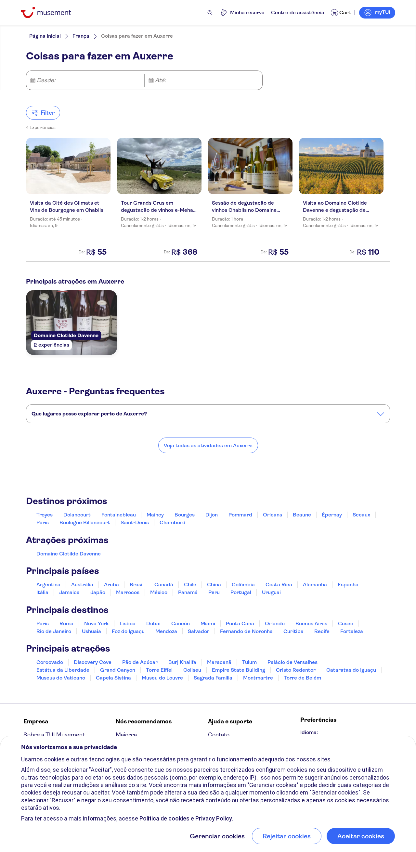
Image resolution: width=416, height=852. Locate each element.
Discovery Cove (92, 662)
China (214, 584)
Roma (66, 623)
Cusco (345, 623)
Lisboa (128, 623)
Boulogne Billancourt (84, 522)
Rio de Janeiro (53, 631)
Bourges (185, 515)
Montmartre (258, 678)
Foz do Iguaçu (128, 631)
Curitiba (293, 631)
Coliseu (192, 670)
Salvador (198, 631)
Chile (190, 584)
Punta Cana (240, 623)
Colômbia (243, 584)
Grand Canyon (117, 670)
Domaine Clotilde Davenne (68, 554)
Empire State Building (238, 670)
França (80, 36)
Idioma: (309, 732)
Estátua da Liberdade (62, 670)
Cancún (180, 623)
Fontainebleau (118, 515)
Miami (208, 623)
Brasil (137, 584)
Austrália (82, 584)
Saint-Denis (135, 522)
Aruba (111, 584)
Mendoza (166, 631)
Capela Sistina (113, 678)
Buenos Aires (311, 623)
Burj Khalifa (182, 662)
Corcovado (49, 662)
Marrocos (127, 592)
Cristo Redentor (296, 670)
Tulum (249, 662)
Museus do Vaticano (60, 678)
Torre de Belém (302, 678)
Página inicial (45, 36)
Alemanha (315, 584)
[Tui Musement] (51, 12)
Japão (97, 592)
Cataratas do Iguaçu (351, 670)
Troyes (44, 515)
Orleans (272, 515)
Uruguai (271, 592)
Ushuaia (91, 631)
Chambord (173, 522)
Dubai (153, 623)
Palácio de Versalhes (292, 662)
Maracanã (219, 662)
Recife (322, 631)
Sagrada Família (213, 678)
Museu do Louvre (162, 678)
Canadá (163, 584)
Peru (214, 592)
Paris (42, 522)
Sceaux (361, 515)
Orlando (275, 623)
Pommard (240, 515)
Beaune (302, 515)
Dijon (211, 515)
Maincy (155, 515)
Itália (42, 592)
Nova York (96, 623)
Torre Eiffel (159, 670)
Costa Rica (279, 584)
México (158, 592)
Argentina (48, 584)
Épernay (332, 515)
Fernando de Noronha (246, 631)
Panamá (188, 592)
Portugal (240, 592)
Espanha (348, 584)
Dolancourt (77, 515)
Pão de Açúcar (140, 662)
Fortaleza (351, 631)
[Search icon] (210, 12)
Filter (48, 112)
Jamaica (69, 592)
